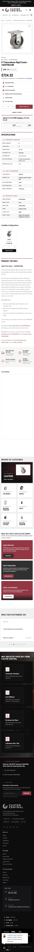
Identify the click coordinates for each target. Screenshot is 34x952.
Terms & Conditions (7, 864)
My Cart (5, 845)
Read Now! (8, 555)
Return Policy (6, 856)
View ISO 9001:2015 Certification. (11, 815)
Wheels (4, 882)
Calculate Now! (8, 576)
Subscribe (26, 793)
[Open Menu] (2, 10)
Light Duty (5, 875)
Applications (6, 840)
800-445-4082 (12, 893)
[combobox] (17, 15)
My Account (5, 843)
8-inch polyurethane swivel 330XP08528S (19, 325)
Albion (3, 57)
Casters (4, 872)
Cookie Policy (6, 861)
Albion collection (18, 342)
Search (4, 854)
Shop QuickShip (11, 770)
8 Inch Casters (8, 20)
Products (5, 838)
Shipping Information (8, 859)
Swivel (9, 239)
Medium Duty (6, 877)
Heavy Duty (5, 880)
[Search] (31, 15)
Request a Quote (17, 112)
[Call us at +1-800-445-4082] (26, 10)
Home (2, 20)
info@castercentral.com (14, 900)
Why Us (4, 835)
